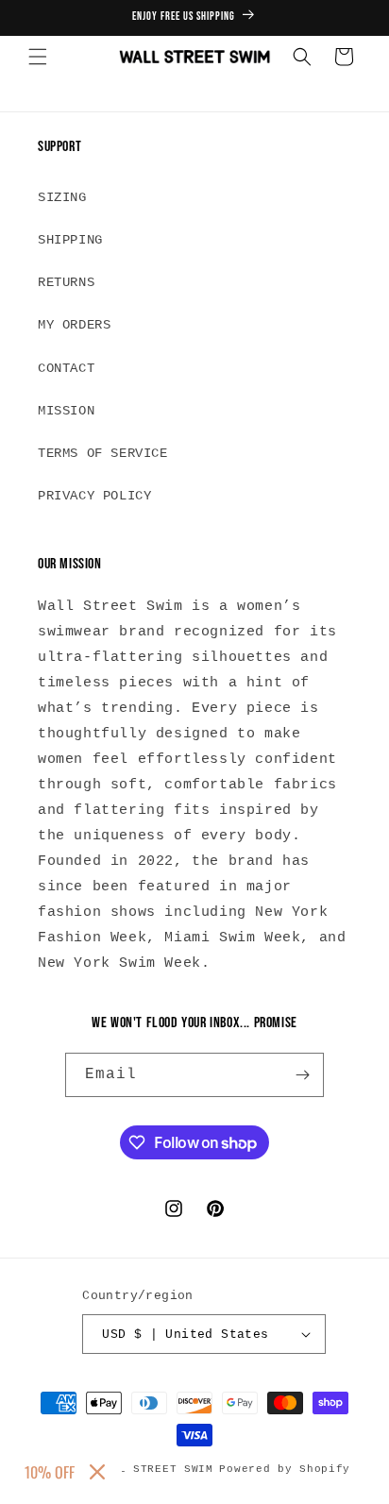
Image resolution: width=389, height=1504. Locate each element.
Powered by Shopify (284, 1469)
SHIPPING (70, 239)
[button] (38, 56)
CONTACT (66, 368)
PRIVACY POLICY (94, 495)
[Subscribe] (302, 1075)
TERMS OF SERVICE (103, 453)
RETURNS (66, 282)
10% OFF (50, 1472)
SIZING (62, 197)
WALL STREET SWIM (155, 1469)
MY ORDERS (74, 324)
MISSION (66, 410)
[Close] (97, 1471)
